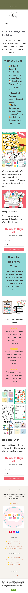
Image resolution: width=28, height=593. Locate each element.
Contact (15, 578)
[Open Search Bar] (24, 23)
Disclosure (15, 580)
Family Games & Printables (15, 544)
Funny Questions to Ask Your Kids (14, 560)
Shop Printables (15, 576)
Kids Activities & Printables (15, 546)
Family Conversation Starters (15, 541)
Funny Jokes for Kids (15, 557)
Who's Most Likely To (15, 562)
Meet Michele (14, 503)
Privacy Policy (14, 582)
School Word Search (15, 564)
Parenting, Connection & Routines (15, 548)
